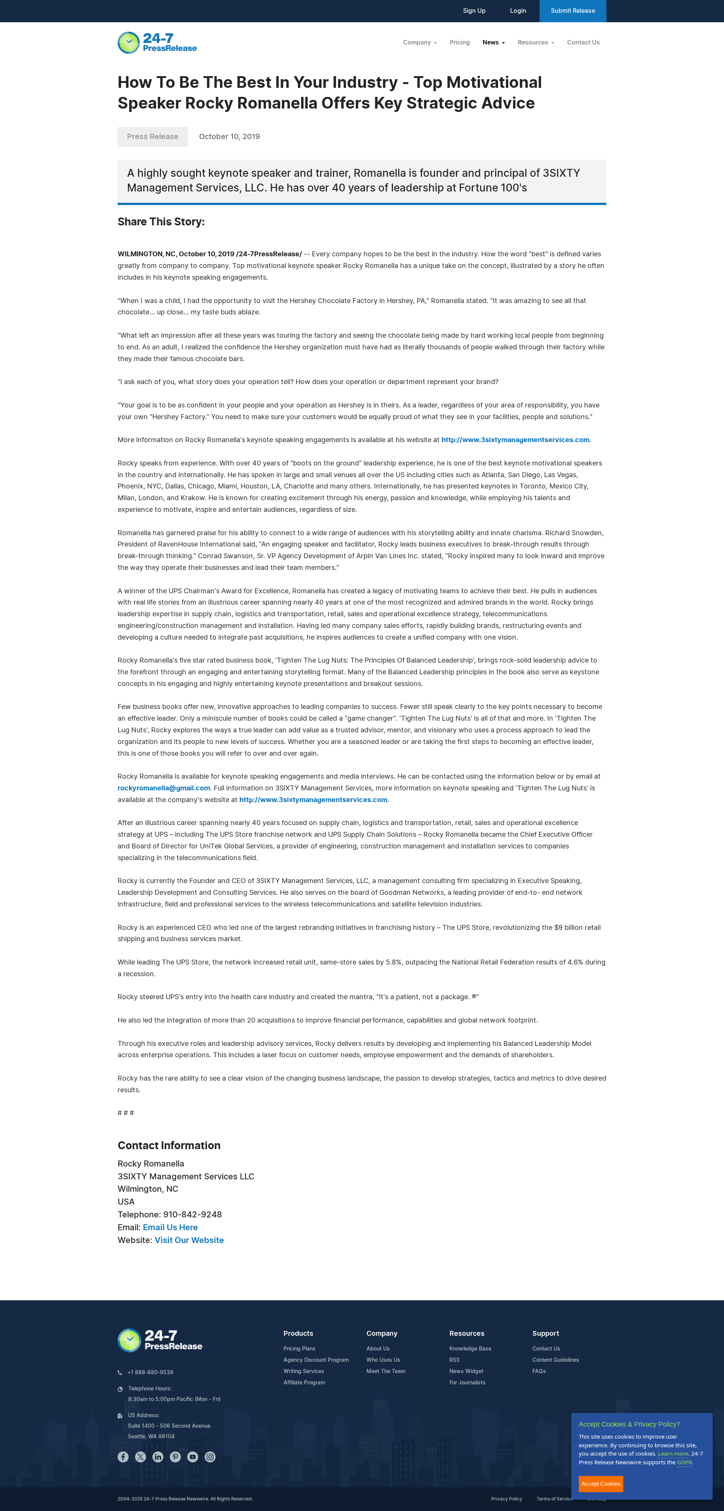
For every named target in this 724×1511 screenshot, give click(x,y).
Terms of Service (555, 1499)
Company (382, 1333)
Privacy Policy (506, 1499)
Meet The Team (386, 1371)
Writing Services (304, 1371)
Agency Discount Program (316, 1360)
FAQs (539, 1371)
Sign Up (474, 11)
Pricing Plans (300, 1349)
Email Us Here (170, 1227)
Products (298, 1333)
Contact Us (583, 43)
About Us (378, 1349)
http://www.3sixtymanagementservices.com (515, 440)
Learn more (673, 1453)
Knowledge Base (470, 1349)
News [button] (491, 43)
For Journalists (467, 1382)
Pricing (460, 43)
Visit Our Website (189, 1240)
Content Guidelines (555, 1360)
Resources (467, 1333)
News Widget (466, 1371)
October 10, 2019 (229, 137)
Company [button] (418, 43)
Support (545, 1333)
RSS (454, 1360)
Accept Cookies (601, 1483)
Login (518, 11)
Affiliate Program (304, 1382)
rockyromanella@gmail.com (164, 788)
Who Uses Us (383, 1360)
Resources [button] (534, 43)
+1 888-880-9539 (150, 1372)
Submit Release (573, 11)
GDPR (684, 1462)
